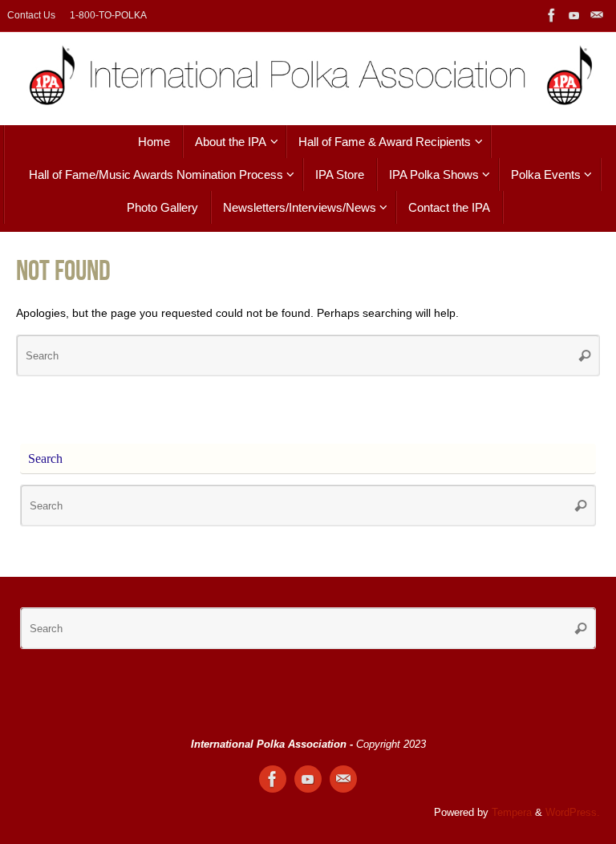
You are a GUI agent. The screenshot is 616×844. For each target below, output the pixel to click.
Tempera (512, 812)
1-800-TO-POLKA (108, 15)
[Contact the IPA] (597, 15)
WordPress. (572, 812)
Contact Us (31, 15)
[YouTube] (574, 15)
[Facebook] (552, 15)
